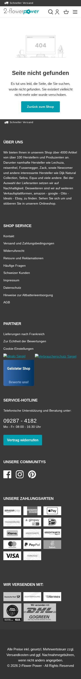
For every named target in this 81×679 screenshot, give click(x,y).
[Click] (21, 11)
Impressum (11, 280)
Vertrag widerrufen (24, 440)
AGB (6, 302)
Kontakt (8, 236)
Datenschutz (12, 287)
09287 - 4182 (20, 420)
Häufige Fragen (14, 265)
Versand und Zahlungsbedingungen (28, 243)
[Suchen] (50, 12)
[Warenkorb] (66, 12)
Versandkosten (18, 655)
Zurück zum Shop (43, 106)
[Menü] (75, 12)
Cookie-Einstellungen (18, 348)
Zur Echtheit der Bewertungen (24, 341)
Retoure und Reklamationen (23, 258)
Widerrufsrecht (13, 251)
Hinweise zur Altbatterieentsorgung (28, 295)
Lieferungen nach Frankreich (24, 334)
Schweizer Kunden (16, 273)
